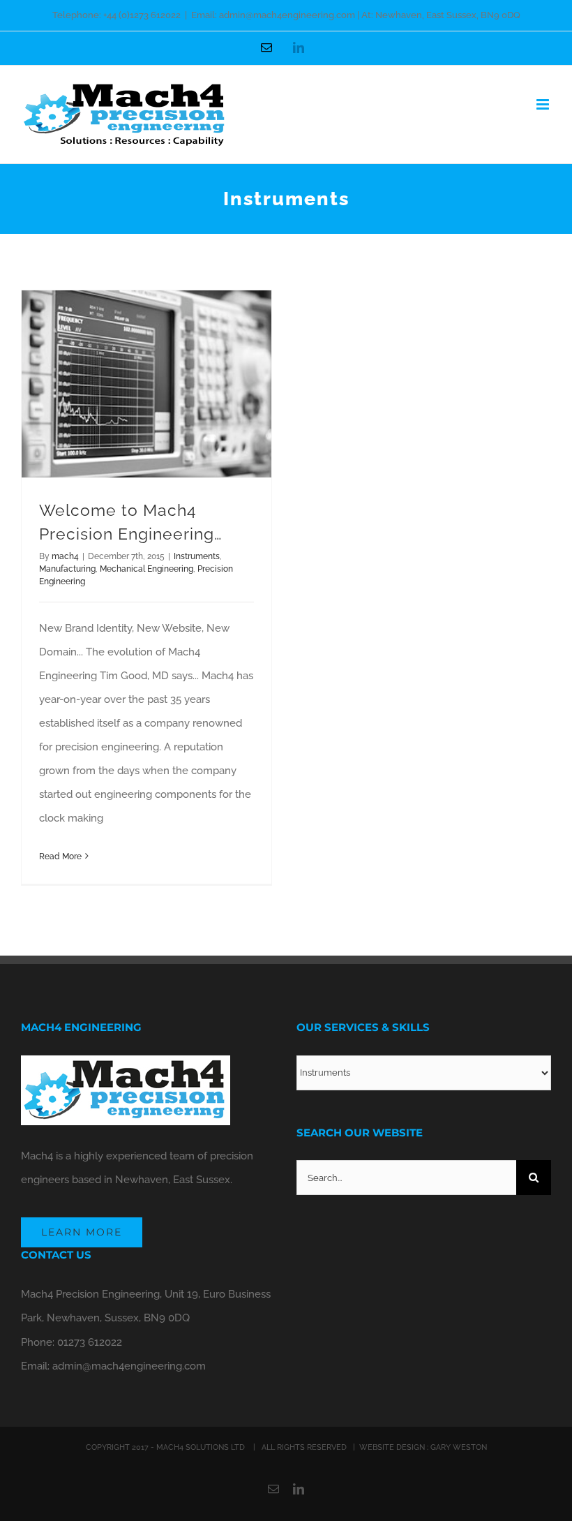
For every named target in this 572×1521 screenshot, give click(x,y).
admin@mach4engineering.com (129, 1366)
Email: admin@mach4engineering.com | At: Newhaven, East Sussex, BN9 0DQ (355, 15)
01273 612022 (89, 1342)
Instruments (197, 556)
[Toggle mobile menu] (543, 104)
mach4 (65, 556)
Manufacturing (67, 569)
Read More (60, 856)
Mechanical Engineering (146, 569)
